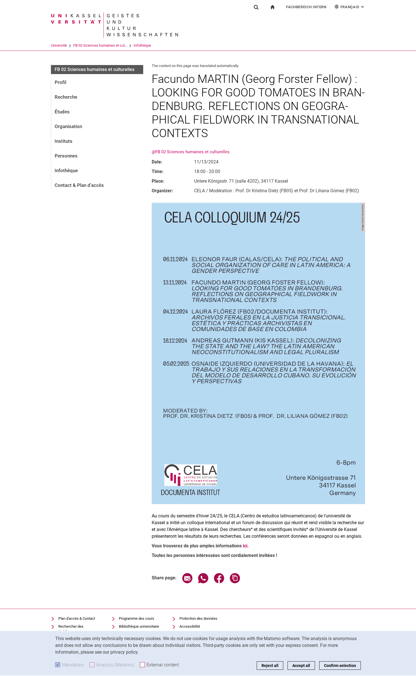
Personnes (66, 156)
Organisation (68, 126)
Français (352, 7)
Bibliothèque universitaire (139, 626)
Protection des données (198, 618)
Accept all (301, 665)
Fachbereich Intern (306, 7)
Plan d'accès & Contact (76, 618)
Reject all (269, 665)
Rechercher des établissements (70, 629)
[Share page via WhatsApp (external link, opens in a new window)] (203, 581)
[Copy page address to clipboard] (235, 581)
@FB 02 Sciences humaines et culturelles (191, 151)
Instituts (63, 141)
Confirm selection (340, 665)
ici (245, 545)
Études (62, 112)
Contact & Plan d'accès (79, 185)
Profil (60, 82)
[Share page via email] (187, 581)
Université (59, 45)
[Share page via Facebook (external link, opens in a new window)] (219, 581)
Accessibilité (189, 626)
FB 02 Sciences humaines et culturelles (94, 69)
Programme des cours (136, 618)
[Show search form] (256, 7)
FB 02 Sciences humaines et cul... (100, 45)
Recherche (66, 97)
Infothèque (142, 45)
